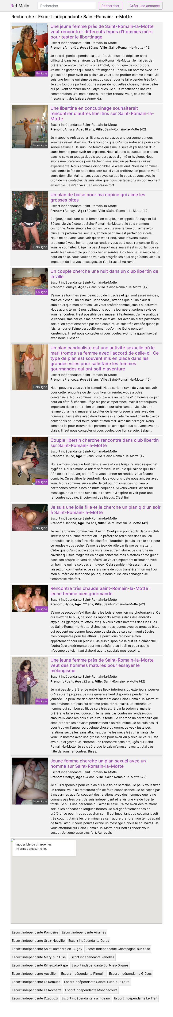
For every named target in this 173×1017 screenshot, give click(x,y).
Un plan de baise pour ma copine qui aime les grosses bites (97, 197)
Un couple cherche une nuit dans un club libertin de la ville (104, 274)
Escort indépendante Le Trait (135, 998)
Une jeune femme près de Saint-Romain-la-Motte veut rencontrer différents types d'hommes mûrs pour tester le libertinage (102, 32)
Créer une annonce (145, 6)
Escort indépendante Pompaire (35, 932)
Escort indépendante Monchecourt (91, 990)
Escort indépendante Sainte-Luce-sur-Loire (97, 982)
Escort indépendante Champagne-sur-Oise (118, 949)
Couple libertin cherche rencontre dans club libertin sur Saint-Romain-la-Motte (104, 442)
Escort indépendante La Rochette (37, 990)
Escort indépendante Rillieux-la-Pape (40, 965)
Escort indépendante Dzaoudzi (35, 998)
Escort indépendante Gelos (88, 941)
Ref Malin (20, 5)
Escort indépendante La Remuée (36, 982)
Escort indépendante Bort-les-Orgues (100, 965)
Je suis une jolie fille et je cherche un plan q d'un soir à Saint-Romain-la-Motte (105, 509)
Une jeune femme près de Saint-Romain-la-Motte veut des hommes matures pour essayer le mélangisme (102, 665)
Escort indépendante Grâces (130, 974)
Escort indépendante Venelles (91, 957)
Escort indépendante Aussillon (35, 974)
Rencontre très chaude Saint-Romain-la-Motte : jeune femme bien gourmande (100, 591)
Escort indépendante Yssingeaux (86, 998)
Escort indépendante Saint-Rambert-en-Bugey (47, 949)
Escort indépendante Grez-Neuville (38, 941)
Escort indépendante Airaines (84, 932)
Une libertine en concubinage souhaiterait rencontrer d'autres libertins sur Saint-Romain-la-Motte (102, 113)
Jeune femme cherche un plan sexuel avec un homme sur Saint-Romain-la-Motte (98, 763)
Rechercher (110, 6)
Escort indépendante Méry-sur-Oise (39, 957)
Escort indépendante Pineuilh (83, 974)
